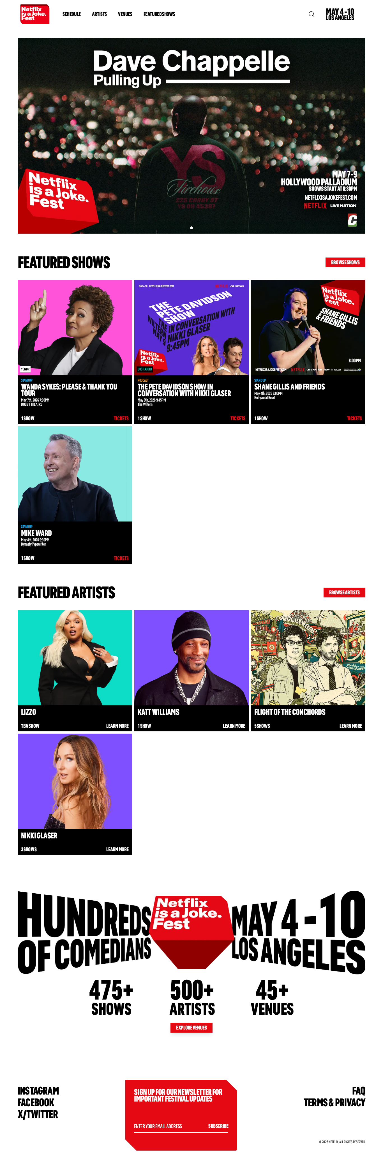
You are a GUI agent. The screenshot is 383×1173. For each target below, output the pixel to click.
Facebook (36, 1102)
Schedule (72, 14)
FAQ (358, 1091)
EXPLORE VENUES (191, 1027)
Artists (99, 14)
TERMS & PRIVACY (334, 1102)
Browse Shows (345, 262)
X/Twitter (38, 1114)
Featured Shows (159, 14)
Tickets (121, 418)
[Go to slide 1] (191, 227)
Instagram (38, 1091)
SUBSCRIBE (218, 1126)
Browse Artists (344, 592)
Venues (125, 14)
